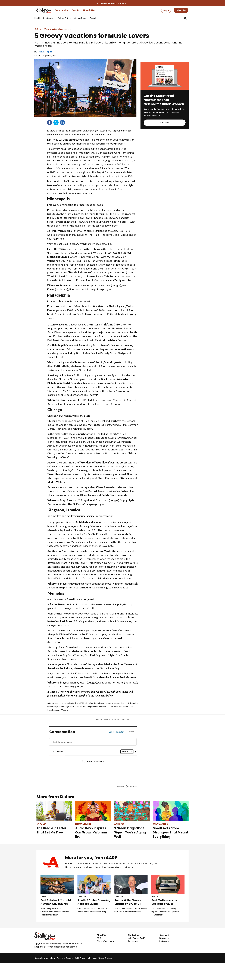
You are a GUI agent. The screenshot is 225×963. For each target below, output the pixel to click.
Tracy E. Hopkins (45, 51)
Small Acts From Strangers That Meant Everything (170, 832)
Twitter (56, 122)
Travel (43, 897)
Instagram (164, 941)
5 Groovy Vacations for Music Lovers (53, 29)
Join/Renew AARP (136, 938)
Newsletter (89, 10)
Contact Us (133, 935)
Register (120, 732)
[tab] (58, 751)
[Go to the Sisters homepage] (40, 10)
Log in (111, 732)
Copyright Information (44, 958)
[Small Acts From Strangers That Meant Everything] (171, 811)
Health (154, 897)
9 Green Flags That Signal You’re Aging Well (130, 832)
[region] (93, 760)
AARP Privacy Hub (82, 958)
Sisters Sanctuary (105, 941)
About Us (101, 935)
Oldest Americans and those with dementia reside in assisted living (92, 910)
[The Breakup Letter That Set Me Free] (54, 811)
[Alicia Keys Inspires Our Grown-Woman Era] (93, 811)
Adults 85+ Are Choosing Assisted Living (93, 902)
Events (75, 10)
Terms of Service (65, 958)
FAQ (99, 938)
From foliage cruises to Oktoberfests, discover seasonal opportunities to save (54, 911)
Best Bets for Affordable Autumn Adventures (56, 902)
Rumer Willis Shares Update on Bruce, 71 (127, 902)
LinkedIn (62, 122)
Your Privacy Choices (102, 958)
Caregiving (82, 897)
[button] (185, 18)
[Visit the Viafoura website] (131, 786)
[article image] (164, 88)
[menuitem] (37, 19)
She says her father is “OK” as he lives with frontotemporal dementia (130, 910)
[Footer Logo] (60, 936)
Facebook (49, 122)
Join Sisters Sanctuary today (110, 3)
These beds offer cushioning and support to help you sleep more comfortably (165, 911)
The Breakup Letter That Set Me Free (51, 830)
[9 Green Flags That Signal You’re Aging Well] (132, 811)
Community (61, 10)
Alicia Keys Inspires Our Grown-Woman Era (91, 832)
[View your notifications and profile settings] (136, 751)
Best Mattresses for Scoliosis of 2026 (164, 902)
